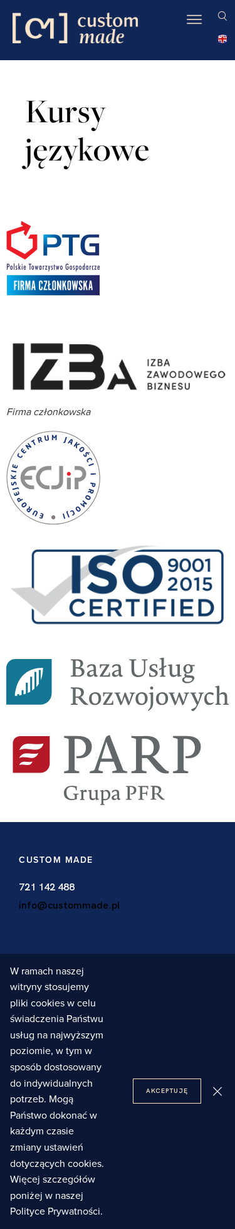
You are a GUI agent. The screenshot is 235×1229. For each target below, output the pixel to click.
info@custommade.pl (69, 905)
